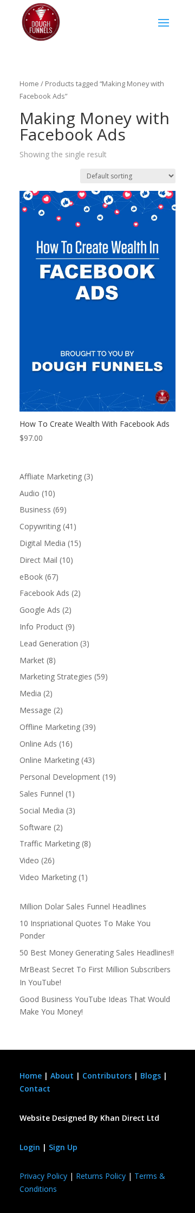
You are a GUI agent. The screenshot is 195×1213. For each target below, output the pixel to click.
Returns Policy (101, 1176)
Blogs (150, 1075)
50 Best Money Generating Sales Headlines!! (97, 952)
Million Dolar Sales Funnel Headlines (83, 906)
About (62, 1075)
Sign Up (63, 1147)
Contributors (107, 1075)
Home (29, 83)
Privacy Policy (43, 1176)
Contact (35, 1088)
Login (30, 1147)
